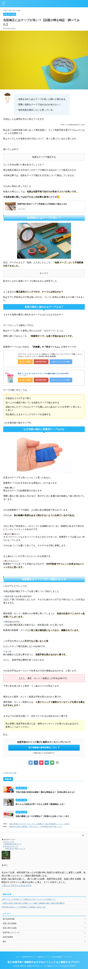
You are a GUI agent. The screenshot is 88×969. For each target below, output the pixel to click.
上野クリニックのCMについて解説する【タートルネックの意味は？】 (29, 899)
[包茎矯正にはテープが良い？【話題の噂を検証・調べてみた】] (47, 763)
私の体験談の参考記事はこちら (42, 747)
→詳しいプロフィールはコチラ (17, 885)
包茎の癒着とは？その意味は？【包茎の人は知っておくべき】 (43, 816)
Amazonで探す (25, 361)
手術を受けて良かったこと (15, 848)
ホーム (18, 957)
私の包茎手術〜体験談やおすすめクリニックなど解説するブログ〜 (44, 962)
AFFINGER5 (71, 966)
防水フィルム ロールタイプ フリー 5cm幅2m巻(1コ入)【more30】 (43, 373)
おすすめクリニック (10, 846)
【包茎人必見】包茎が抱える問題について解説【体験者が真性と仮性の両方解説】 (33, 903)
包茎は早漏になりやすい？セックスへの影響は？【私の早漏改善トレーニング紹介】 (39, 824)
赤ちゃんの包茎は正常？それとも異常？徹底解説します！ (41, 804)
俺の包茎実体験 (57, 957)
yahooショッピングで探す (61, 361)
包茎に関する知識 (10, 773)
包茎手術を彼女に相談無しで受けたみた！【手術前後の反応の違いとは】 (35, 826)
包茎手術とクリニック (44, 957)
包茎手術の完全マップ (13, 844)
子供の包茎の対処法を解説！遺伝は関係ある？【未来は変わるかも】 (45, 792)
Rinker (25, 375)
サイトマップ (68, 957)
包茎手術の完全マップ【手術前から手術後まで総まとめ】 (24, 907)
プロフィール (9, 842)
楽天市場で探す (41, 361)
